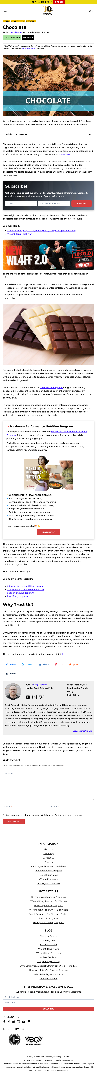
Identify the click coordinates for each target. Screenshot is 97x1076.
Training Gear (48, 940)
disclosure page (28, 48)
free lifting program (17, 596)
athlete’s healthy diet (51, 387)
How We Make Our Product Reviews (48, 970)
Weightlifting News (48, 949)
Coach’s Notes (17, 21)
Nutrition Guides (48, 944)
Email (55, 806)
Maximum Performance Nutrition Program (41, 426)
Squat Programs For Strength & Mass (48, 914)
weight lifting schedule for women (25, 589)
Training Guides (48, 936)
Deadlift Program (48, 918)
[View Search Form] (93, 11)
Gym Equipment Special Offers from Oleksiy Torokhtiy (48, 966)
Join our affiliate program (48, 870)
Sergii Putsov (40, 685)
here (64, 654)
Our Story (49, 853)
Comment (10, 773)
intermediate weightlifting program (26, 586)
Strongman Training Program (48, 922)
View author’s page (82, 731)
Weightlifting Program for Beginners (48, 910)
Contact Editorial (48, 978)
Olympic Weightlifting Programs (48, 897)
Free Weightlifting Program (48, 905)
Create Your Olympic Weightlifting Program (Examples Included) (41, 230)
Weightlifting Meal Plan (19, 234)
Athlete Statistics (48, 957)
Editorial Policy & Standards (48, 974)
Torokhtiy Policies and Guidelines (48, 866)
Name (8, 806)
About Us (48, 849)
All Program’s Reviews (48, 883)
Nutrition (30, 21)
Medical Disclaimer (48, 875)
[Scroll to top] (91, 1066)
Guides (6, 21)
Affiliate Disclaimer (48, 879)
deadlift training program (20, 593)
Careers (48, 862)
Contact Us (48, 858)
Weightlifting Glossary (48, 961)
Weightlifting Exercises (48, 953)
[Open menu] (5, 11)
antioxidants (65, 154)
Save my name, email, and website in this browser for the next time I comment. (44, 815)
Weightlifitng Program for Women (48, 901)
